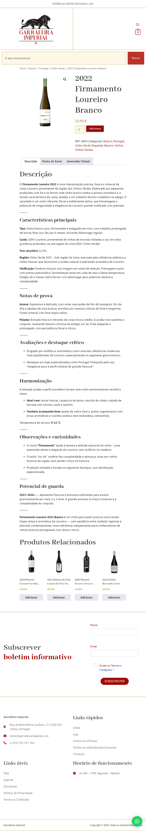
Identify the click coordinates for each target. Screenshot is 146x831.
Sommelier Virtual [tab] (78, 161)
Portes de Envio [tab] (52, 161)
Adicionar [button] (31, 597)
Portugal (43, 68)
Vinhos (118, 145)
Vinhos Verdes (84, 149)
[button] (65, 79)
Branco (32, 68)
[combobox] (64, 58)
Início (23, 68)
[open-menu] (137, 25)
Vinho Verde (58, 68)
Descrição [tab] (31, 161)
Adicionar (95, 128)
